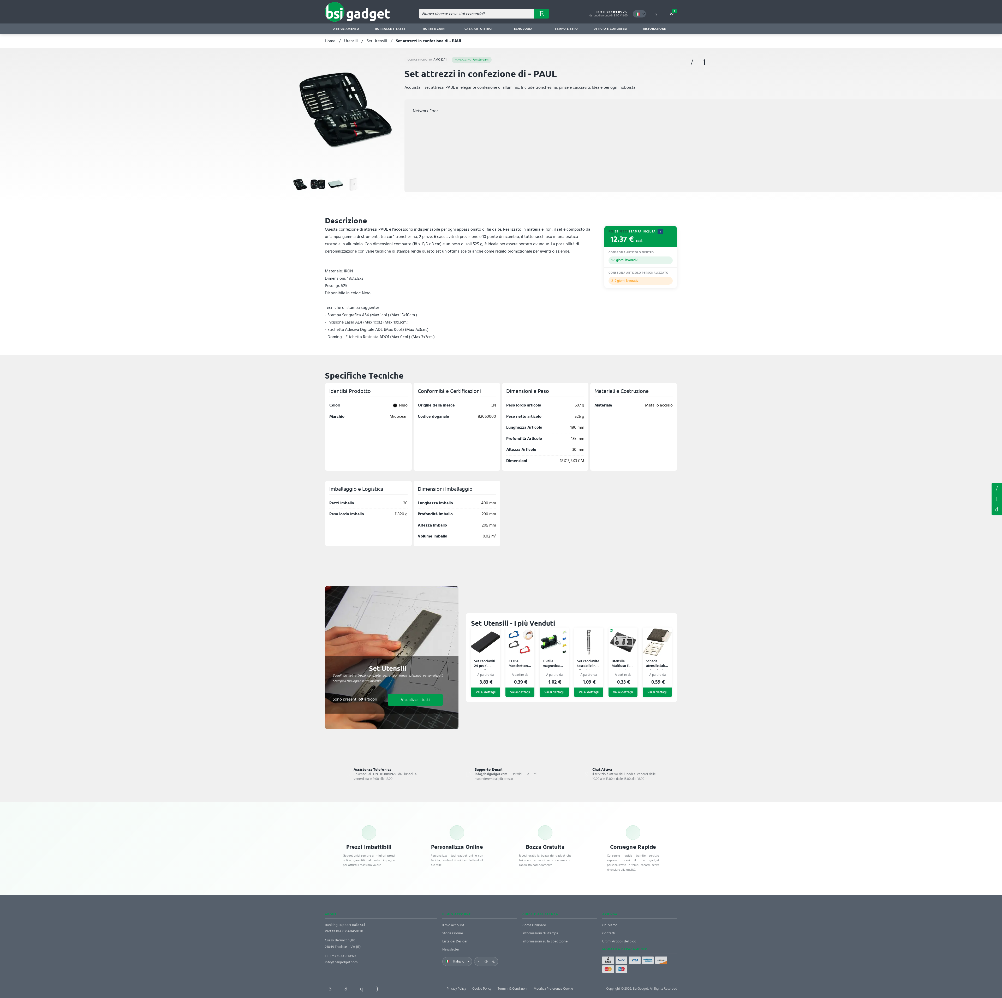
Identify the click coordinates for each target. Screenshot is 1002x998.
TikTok (392, 988)
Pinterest (361, 988)
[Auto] (486, 961)
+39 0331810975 (611, 12)
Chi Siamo (609, 925)
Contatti (608, 933)
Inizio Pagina (997, 510)
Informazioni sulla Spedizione (545, 941)
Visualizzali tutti (415, 699)
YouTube (408, 988)
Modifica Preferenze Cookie (553, 988)
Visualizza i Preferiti (997, 488)
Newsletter (450, 949)
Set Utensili (377, 41)
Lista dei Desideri (455, 941)
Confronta (704, 62)
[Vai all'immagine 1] (300, 184)
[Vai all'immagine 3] (335, 184)
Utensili (351, 41)
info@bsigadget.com (341, 962)
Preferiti (692, 62)
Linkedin (346, 988)
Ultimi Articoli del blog (619, 941)
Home (330, 41)
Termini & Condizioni (512, 988)
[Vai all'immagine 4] (353, 184)
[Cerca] (541, 14)
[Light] (478, 961)
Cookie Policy (481, 988)
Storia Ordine (452, 933)
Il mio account (453, 925)
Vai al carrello (674, 11)
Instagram (377, 988)
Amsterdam (471, 59)
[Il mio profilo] (656, 14)
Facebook (330, 988)
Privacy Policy (456, 988)
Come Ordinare (534, 925)
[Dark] (493, 961)
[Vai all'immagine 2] (318, 184)
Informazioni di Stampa (540, 933)
